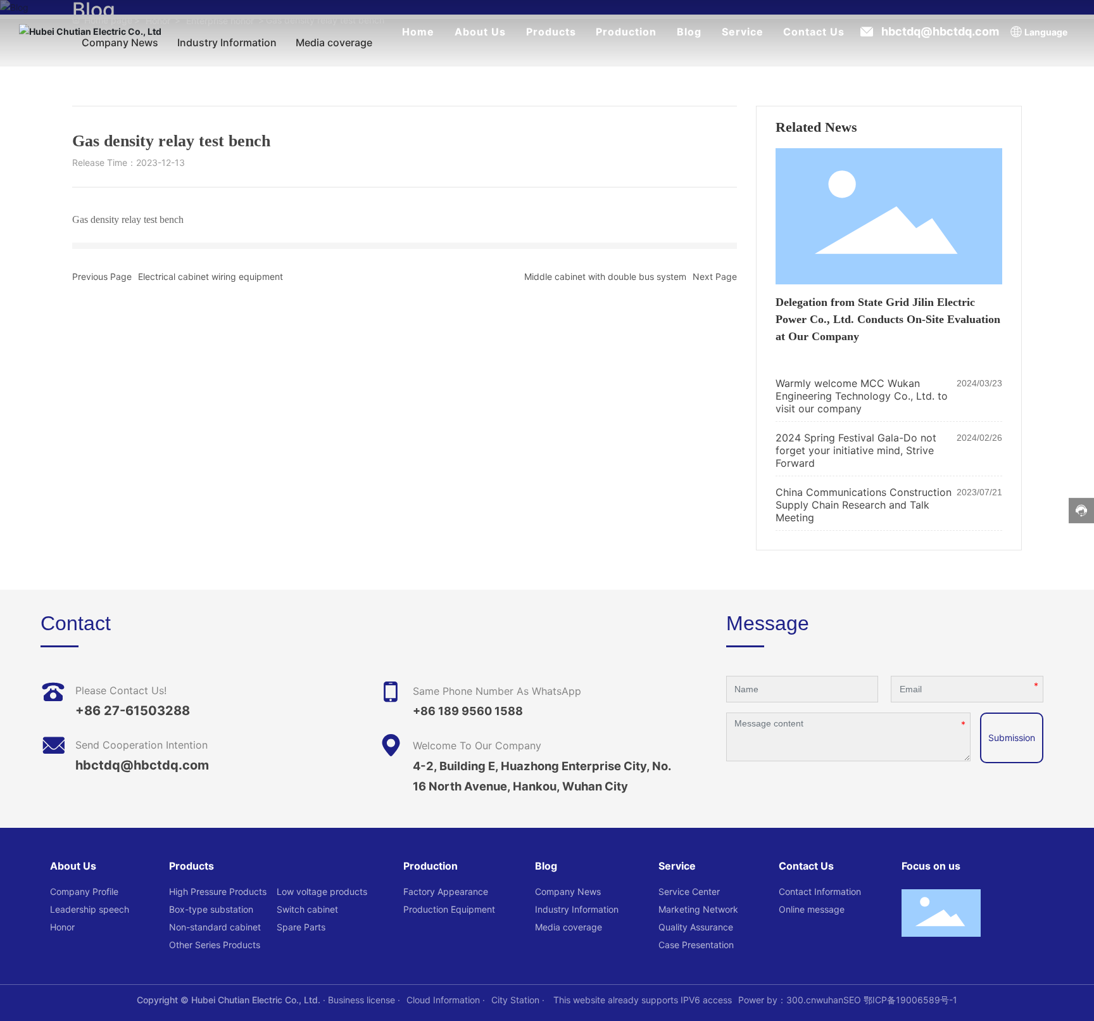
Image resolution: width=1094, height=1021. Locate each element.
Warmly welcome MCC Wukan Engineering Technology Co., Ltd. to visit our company (862, 396)
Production (626, 31)
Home (418, 31)
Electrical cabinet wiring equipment (210, 276)
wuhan (829, 999)
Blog (689, 31)
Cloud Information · (445, 999)
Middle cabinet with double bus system (605, 276)
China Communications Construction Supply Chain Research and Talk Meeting (864, 505)
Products (551, 31)
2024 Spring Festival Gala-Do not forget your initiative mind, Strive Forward (856, 450)
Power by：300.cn (777, 999)
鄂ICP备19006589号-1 (910, 999)
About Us (480, 31)
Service (743, 31)
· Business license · (360, 999)
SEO (852, 999)
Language (1045, 32)
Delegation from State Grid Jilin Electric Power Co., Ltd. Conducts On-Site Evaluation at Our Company (888, 319)
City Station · (519, 999)
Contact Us (814, 31)
